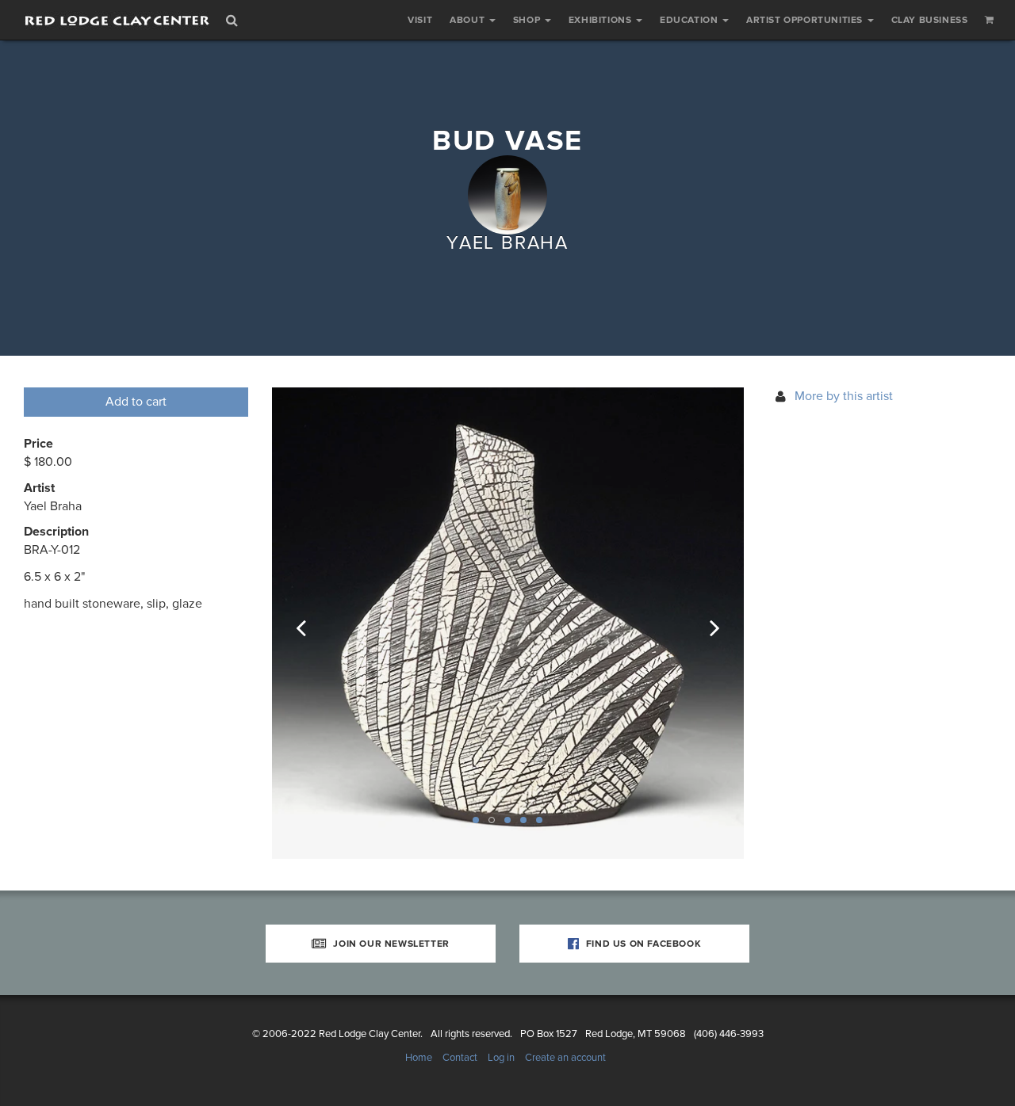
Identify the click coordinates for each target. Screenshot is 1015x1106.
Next (704, 623)
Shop (528, 19)
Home (418, 1057)
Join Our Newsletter (390, 943)
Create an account (565, 1057)
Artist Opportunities (806, 19)
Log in (501, 1057)
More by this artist (844, 396)
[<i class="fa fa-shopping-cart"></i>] (989, 20)
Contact (459, 1057)
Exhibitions (601, 19)
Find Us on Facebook (642, 943)
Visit (420, 19)
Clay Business (929, 19)
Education (690, 19)
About (469, 19)
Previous (311, 623)
